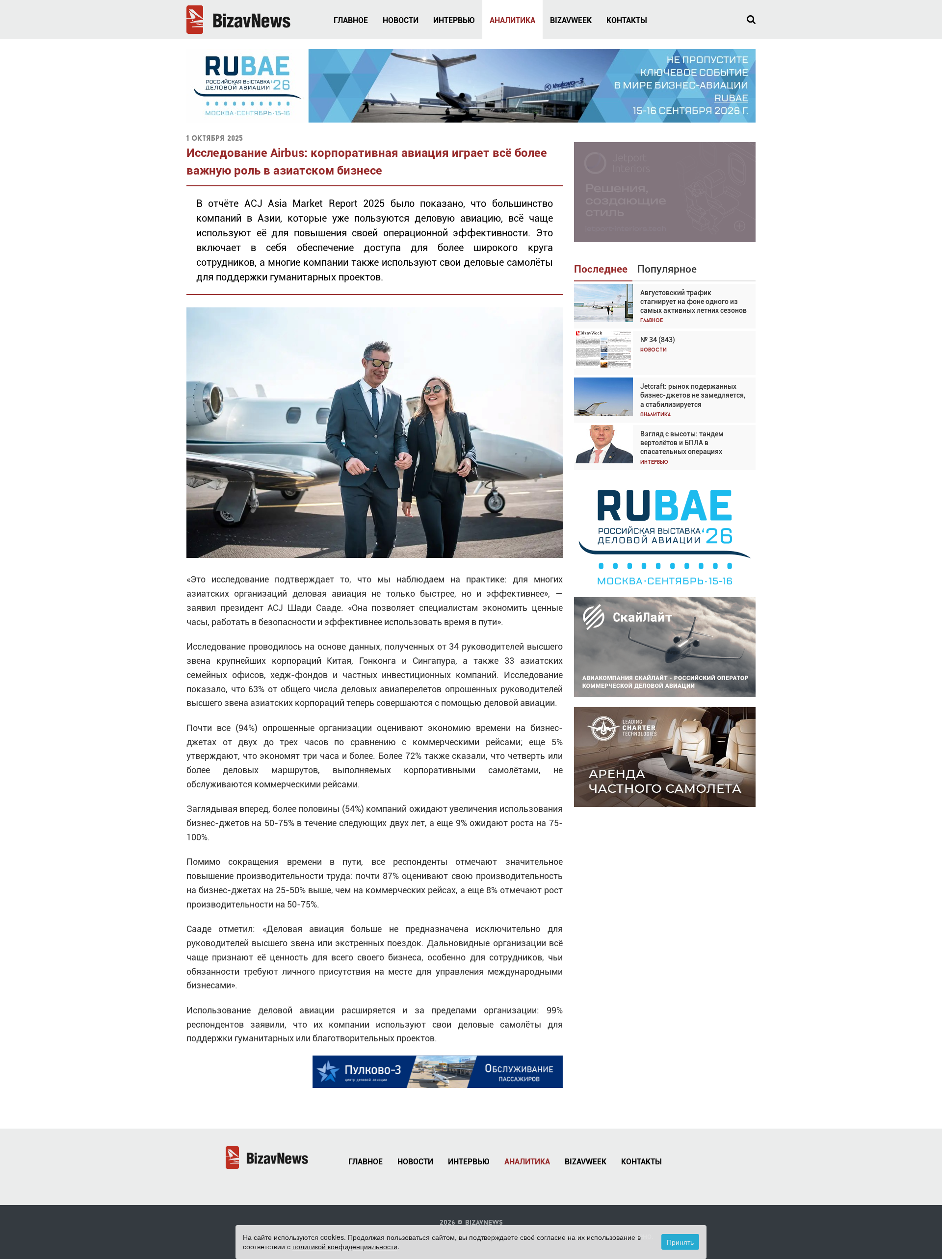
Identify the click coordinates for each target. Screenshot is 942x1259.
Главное (351, 20)
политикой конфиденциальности (344, 1246)
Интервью (454, 20)
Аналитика (512, 20)
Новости (401, 20)
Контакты (626, 20)
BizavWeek (571, 20)
